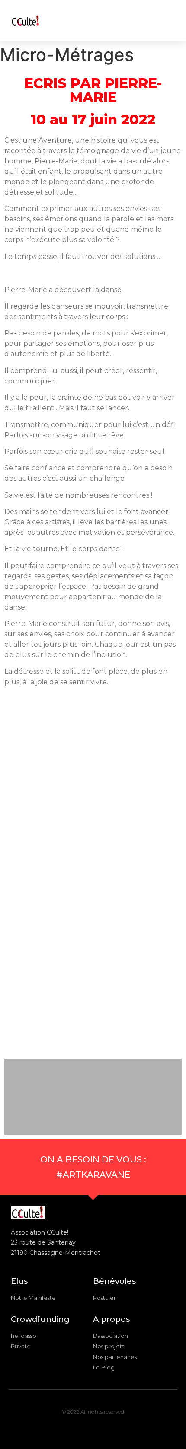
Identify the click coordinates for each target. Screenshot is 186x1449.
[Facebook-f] (76, 1428)
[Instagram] (59, 1428)
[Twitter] (110, 1428)
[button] (135, 20)
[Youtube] (127, 1428)
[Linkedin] (93, 1428)
